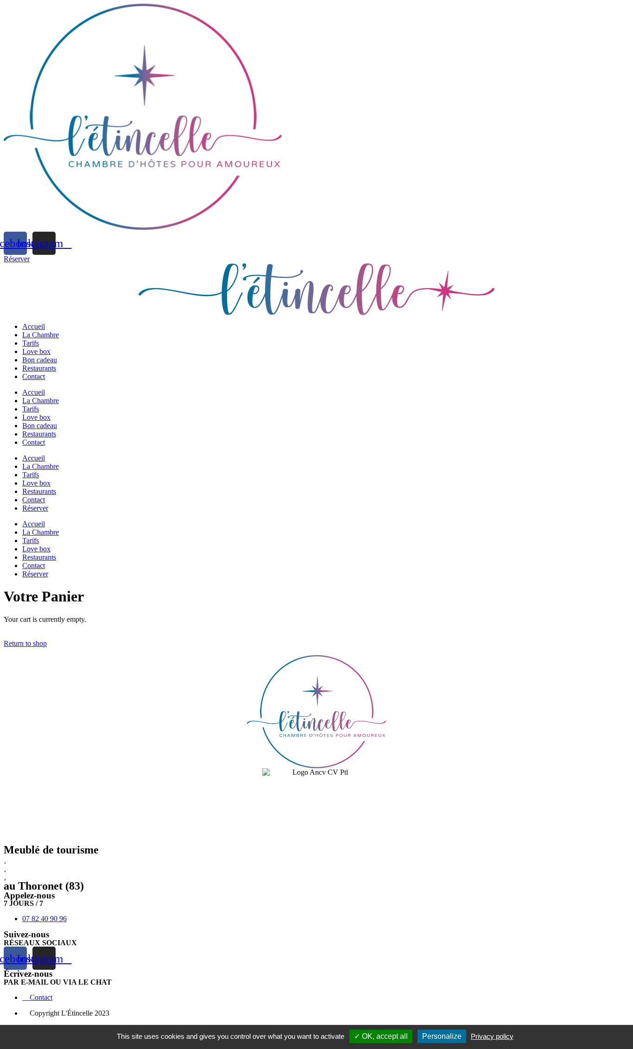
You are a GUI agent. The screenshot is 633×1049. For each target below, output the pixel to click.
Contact (33, 376)
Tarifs (30, 343)
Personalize (442, 1036)
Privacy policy (492, 1036)
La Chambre (40, 335)
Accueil (33, 326)
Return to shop (25, 643)
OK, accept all (384, 1036)
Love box (36, 351)
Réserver (35, 508)
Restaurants (39, 368)
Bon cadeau (39, 360)
